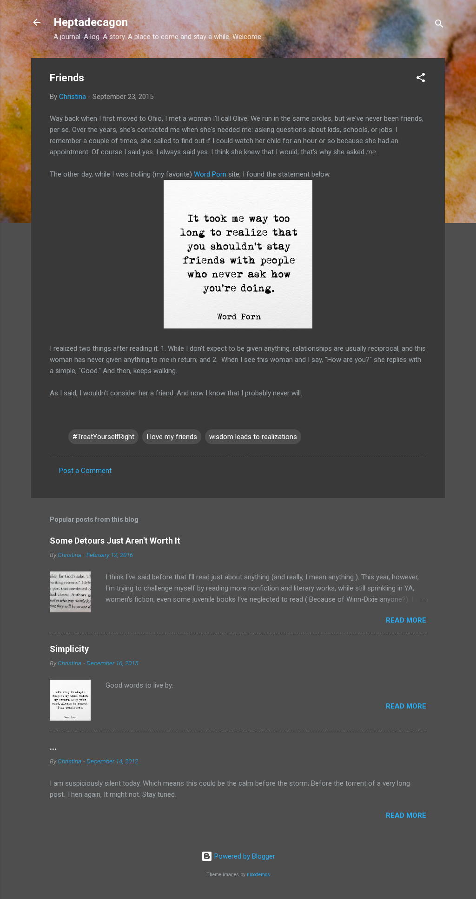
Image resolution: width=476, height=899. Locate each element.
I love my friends (171, 437)
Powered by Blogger (243, 856)
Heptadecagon (90, 22)
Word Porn (210, 174)
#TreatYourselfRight (103, 437)
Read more (406, 620)
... (53, 747)
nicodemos (258, 875)
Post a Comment (85, 470)
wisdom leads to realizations (253, 437)
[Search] (439, 25)
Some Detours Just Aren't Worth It (115, 540)
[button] (420, 79)
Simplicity (69, 649)
